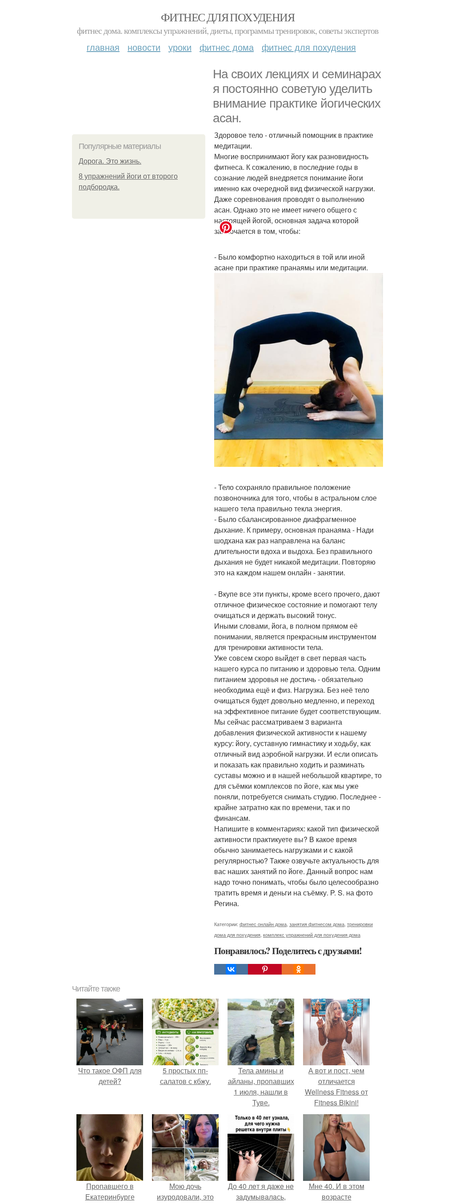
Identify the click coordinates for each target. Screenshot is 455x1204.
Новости (144, 46)
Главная (103, 46)
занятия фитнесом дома (316, 923)
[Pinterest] (265, 969)
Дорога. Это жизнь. (110, 161)
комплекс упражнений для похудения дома (311, 934)
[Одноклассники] (298, 969)
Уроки (180, 46)
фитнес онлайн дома (263, 923)
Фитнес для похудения (227, 16)
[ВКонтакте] (231, 969)
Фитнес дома (227, 46)
